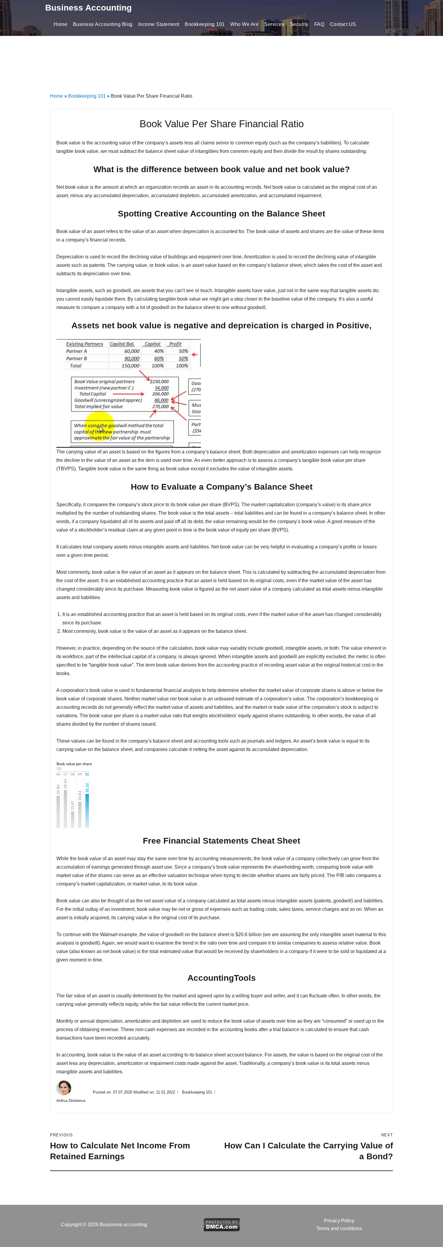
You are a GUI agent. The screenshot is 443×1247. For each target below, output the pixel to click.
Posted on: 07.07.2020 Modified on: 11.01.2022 (134, 1092)
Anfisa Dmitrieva (71, 1100)
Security (299, 24)
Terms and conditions (339, 1228)
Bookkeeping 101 (205, 24)
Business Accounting (88, 7)
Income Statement (158, 24)
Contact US (343, 24)
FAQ (319, 24)
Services (274, 24)
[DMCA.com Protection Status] (221, 1224)
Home (60, 24)
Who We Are (244, 24)
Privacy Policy (339, 1220)
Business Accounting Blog (103, 24)
